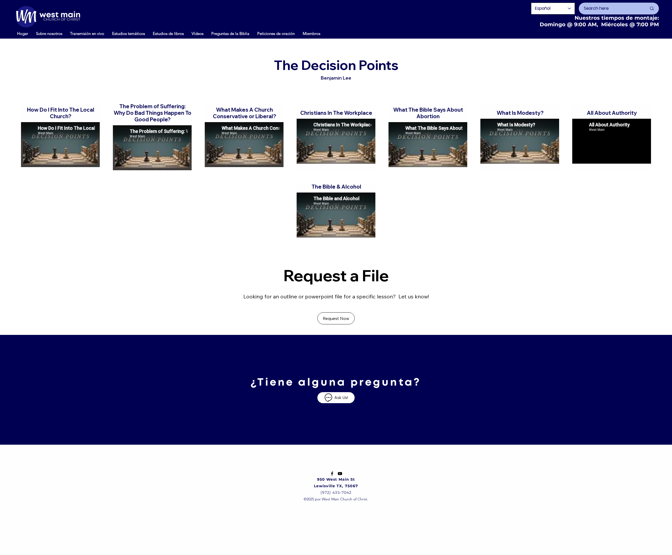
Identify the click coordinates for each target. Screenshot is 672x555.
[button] (197, 33)
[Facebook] (332, 473)
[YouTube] (340, 473)
